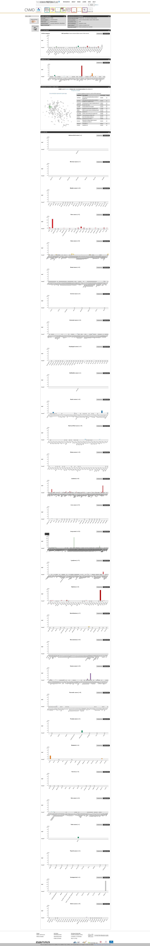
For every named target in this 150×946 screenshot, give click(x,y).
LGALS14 (79, 111)
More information (97, 944)
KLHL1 (78, 117)
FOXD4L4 (79, 118)
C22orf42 (79, 103)
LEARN (84, 2)
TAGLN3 (78, 123)
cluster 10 (67, 89)
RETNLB (79, 105)
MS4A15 (79, 108)
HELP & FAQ (74, 938)
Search (91, 4)
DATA (89, 2)
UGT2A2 (79, 97)
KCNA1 (78, 121)
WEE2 (78, 110)
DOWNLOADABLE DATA (77, 934)
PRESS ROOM (39, 936)
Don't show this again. (106, 944)
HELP (94, 2)
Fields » (96, 4)
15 (77, 93)
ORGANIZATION (57, 936)
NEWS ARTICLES (40, 934)
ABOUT (73, 2)
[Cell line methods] (35, 29)
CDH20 (78, 125)
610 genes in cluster (75, 90)
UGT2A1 (79, 100)
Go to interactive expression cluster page (58, 93)
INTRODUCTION (57, 934)
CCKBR (78, 106)
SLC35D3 (79, 113)
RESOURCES (66, 2)
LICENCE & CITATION (76, 936)
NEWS (79, 2)
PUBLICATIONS (57, 938)
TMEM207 (79, 115)
